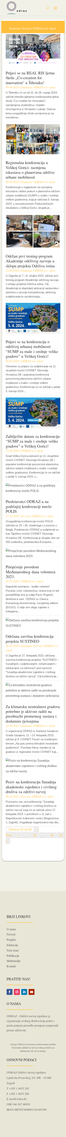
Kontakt (11, 966)
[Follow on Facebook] (9, 992)
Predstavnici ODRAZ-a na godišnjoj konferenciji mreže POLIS (29, 506)
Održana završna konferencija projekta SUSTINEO (30, 638)
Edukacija (12, 945)
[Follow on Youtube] (31, 992)
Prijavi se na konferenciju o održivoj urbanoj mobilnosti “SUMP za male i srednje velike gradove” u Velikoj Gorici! (32, 349)
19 (60, 835)
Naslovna (14, 28)
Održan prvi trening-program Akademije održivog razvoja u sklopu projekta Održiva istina (30, 260)
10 (34, 835)
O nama (11, 929)
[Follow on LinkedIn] (24, 992)
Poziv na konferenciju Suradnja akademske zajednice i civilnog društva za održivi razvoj (31, 786)
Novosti (26, 28)
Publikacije (13, 956)
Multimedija (13, 961)
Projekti (11, 939)
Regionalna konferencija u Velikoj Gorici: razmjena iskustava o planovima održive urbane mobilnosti (30, 170)
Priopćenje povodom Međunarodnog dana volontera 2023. (30, 571)
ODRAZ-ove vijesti (44, 87)
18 (51, 835)
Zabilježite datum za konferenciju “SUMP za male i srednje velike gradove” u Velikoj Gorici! (33, 441)
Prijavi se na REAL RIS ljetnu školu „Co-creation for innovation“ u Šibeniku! (30, 77)
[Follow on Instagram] (17, 992)
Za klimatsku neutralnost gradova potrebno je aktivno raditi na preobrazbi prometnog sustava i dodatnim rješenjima (33, 714)
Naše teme (13, 950)
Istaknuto (26, 87)
